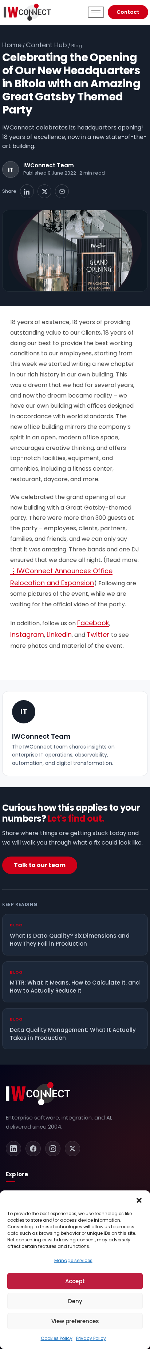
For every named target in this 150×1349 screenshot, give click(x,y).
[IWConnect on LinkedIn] (13, 1148)
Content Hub (46, 44)
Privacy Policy (91, 1338)
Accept (75, 1281)
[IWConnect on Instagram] (52, 1148)
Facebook (93, 622)
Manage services (73, 1260)
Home (11, 44)
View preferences (75, 1321)
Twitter (99, 634)
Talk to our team (40, 865)
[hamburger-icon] (96, 12)
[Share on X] (44, 191)
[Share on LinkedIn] (27, 191)
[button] (139, 1199)
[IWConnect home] (38, 1093)
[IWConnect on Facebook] (33, 1148)
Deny (75, 1301)
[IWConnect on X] (72, 1148)
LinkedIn (59, 634)
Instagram (27, 634)
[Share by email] (62, 191)
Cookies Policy (56, 1338)
